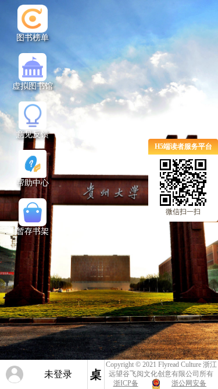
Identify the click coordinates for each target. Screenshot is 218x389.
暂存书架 (32, 231)
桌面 (96, 378)
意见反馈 (32, 134)
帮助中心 (32, 182)
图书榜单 (32, 37)
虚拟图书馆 (32, 86)
